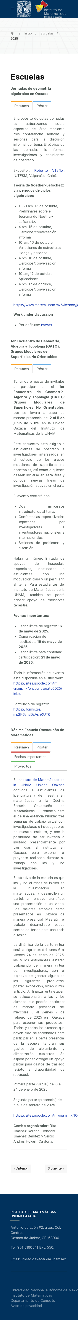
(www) (46, 325)
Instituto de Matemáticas (31, 1295)
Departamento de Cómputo (33, 1300)
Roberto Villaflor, (49, 170)
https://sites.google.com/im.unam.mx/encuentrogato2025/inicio (37, 688)
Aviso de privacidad (26, 1306)
